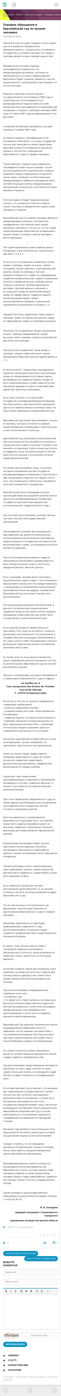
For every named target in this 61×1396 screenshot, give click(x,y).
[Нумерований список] (41, 1291)
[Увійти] (14, 4)
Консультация (33, 15)
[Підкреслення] (15, 1291)
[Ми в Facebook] (30, 1390)
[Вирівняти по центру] (26, 1291)
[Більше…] (48, 1291)
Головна (8, 15)
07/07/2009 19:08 (12, 37)
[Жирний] (6, 1291)
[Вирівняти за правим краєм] (31, 1291)
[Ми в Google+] (54, 1390)
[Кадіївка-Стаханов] (4, 4)
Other (19, 15)
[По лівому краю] (21, 1291)
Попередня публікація (21, 1254)
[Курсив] (10, 1291)
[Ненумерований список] (37, 1291)
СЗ (7, 1243)
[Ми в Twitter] (5, 1390)
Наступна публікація (41, 1259)
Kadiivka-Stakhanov (38, 1377)
